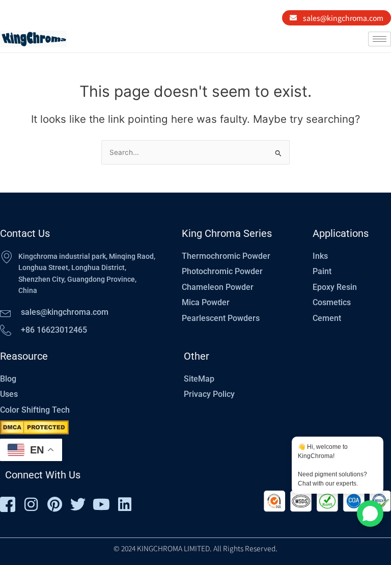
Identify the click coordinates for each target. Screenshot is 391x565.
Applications (341, 233)
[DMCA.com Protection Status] (34, 427)
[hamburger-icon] (379, 39)
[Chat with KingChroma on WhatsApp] (370, 513)
